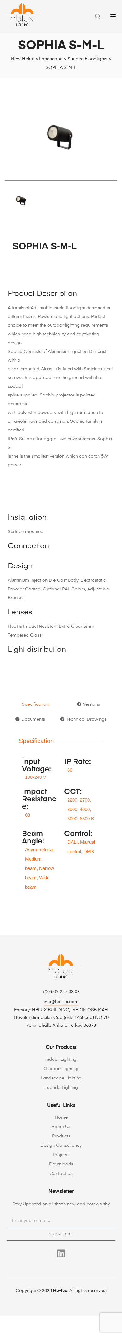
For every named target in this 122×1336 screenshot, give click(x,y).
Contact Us (61, 1173)
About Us (61, 1127)
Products (61, 1136)
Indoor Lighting (61, 1059)
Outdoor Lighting (61, 1069)
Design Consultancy (61, 1145)
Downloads (61, 1164)
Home (61, 1117)
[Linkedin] (61, 1253)
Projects (61, 1155)
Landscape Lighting (61, 1078)
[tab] (35, 704)
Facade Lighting (61, 1087)
